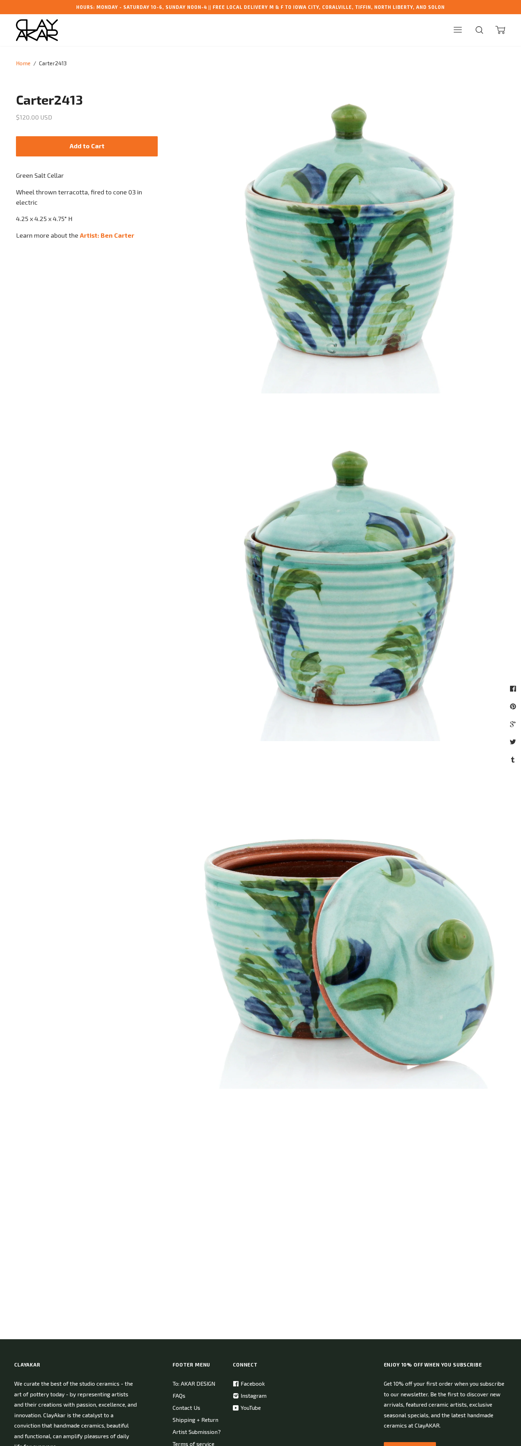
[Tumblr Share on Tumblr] (514, 759)
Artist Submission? (197, 1431)
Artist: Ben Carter (107, 235)
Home (23, 63)
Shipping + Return (195, 1419)
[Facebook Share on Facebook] (514, 688)
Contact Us (186, 1407)
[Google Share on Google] (514, 724)
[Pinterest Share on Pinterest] (514, 706)
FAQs (179, 1395)
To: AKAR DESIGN (194, 1383)
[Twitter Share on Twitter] (514, 741)
